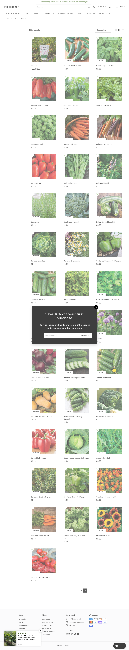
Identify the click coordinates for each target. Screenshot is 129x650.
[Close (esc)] (96, 307)
